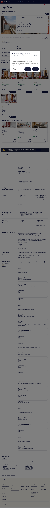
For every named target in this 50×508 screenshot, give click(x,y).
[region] (25, 61)
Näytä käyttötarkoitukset (16, 69)
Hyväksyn (36, 69)
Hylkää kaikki (28, 69)
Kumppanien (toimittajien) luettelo (17, 65)
